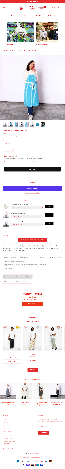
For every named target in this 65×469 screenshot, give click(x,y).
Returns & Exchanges (10, 432)
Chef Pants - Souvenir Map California (32, 353)
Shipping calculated (17, 136)
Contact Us (6, 423)
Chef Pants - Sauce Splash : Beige (19, 204)
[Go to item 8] (43, 124)
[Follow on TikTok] (12, 449)
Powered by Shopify (37, 457)
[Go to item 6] (32, 124)
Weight (35, 161)
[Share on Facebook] (7, 235)
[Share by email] (14, 235)
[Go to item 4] (21, 124)
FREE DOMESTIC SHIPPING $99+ (32, 1)
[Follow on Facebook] (3, 449)
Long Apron (12, 50)
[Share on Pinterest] (12, 235)
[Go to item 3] (16, 124)
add (49, 206)
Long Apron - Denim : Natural (24, 403)
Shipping (5, 429)
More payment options (32, 193)
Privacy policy (7, 435)
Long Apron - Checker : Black (18, 213)
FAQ (4, 426)
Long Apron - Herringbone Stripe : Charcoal (41, 403)
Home (5, 50)
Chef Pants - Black (12, 353)
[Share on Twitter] (10, 235)
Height (6, 161)
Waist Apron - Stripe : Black (57, 402)
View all (32, 370)
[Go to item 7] (37, 124)
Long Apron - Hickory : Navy (18, 221)
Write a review (32, 304)
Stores (5, 420)
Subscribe (43, 432)
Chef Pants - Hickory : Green (53, 353)
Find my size (32, 169)
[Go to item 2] (10, 124)
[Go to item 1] (5, 124)
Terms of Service (8, 438)
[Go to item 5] (26, 124)
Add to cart (32, 183)
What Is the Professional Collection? (32, 240)
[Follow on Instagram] (8, 449)
